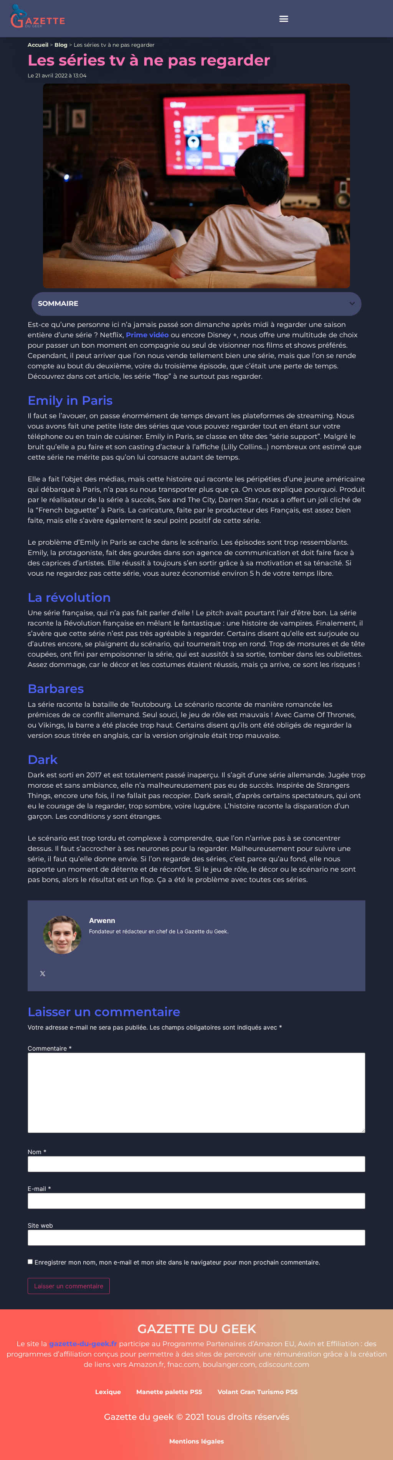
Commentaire (50, 1048)
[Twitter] (42, 974)
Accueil (38, 45)
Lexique (108, 1392)
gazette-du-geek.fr (83, 1344)
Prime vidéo (148, 335)
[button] (284, 18)
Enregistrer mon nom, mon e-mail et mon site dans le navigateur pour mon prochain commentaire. (177, 1262)
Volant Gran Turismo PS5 (258, 1392)
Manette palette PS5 (169, 1392)
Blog (61, 45)
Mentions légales (196, 1441)
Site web (40, 1225)
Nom (37, 1152)
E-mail (39, 1189)
